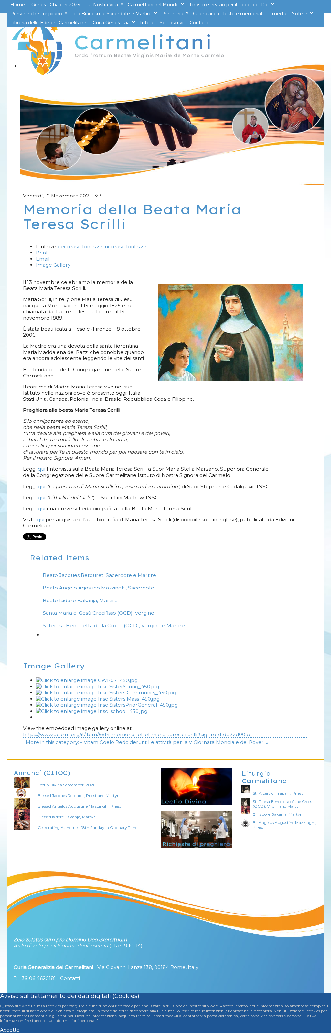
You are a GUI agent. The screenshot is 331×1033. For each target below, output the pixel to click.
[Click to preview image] (230, 379)
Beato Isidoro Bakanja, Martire (80, 600)
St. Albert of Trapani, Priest (278, 793)
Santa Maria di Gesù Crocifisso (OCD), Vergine (98, 613)
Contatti (70, 978)
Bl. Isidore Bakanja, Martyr (277, 814)
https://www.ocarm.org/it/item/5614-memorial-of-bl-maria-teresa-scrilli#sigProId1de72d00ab (137, 734)
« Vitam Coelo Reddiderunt (113, 742)
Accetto (10, 1030)
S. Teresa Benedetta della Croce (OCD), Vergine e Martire (114, 626)
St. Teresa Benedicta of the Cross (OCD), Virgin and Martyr (282, 804)
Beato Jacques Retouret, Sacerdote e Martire (99, 575)
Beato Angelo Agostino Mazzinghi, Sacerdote (98, 588)
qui (42, 469)
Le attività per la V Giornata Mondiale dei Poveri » (208, 742)
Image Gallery (53, 265)
